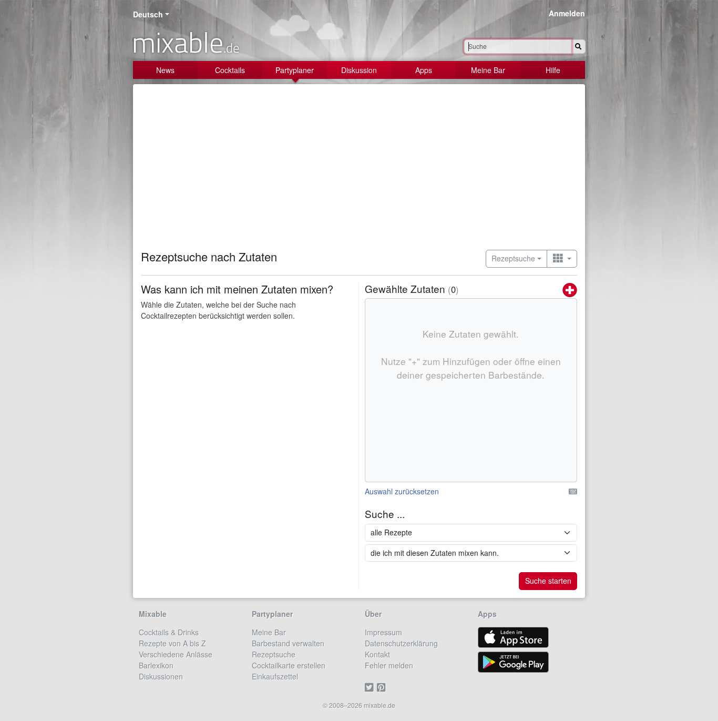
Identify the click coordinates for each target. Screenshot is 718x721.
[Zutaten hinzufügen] (569, 291)
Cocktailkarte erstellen (288, 665)
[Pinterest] (383, 687)
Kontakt (377, 654)
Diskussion (359, 70)
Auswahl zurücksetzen (402, 491)
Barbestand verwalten (288, 643)
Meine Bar (488, 70)
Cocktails (230, 70)
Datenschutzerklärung (401, 643)
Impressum (383, 632)
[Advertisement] (359, 171)
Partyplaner (294, 70)
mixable (186, 42)
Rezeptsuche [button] (513, 258)
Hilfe (553, 70)
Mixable (153, 613)
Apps (423, 70)
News (165, 70)
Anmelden (567, 13)
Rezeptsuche (273, 654)
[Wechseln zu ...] (562, 259)
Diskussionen (161, 676)
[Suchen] (578, 46)
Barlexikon (156, 665)
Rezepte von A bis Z (172, 643)
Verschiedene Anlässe (175, 654)
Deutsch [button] (148, 14)
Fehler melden (389, 665)
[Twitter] (371, 687)
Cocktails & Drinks (169, 632)
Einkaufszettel (275, 676)
